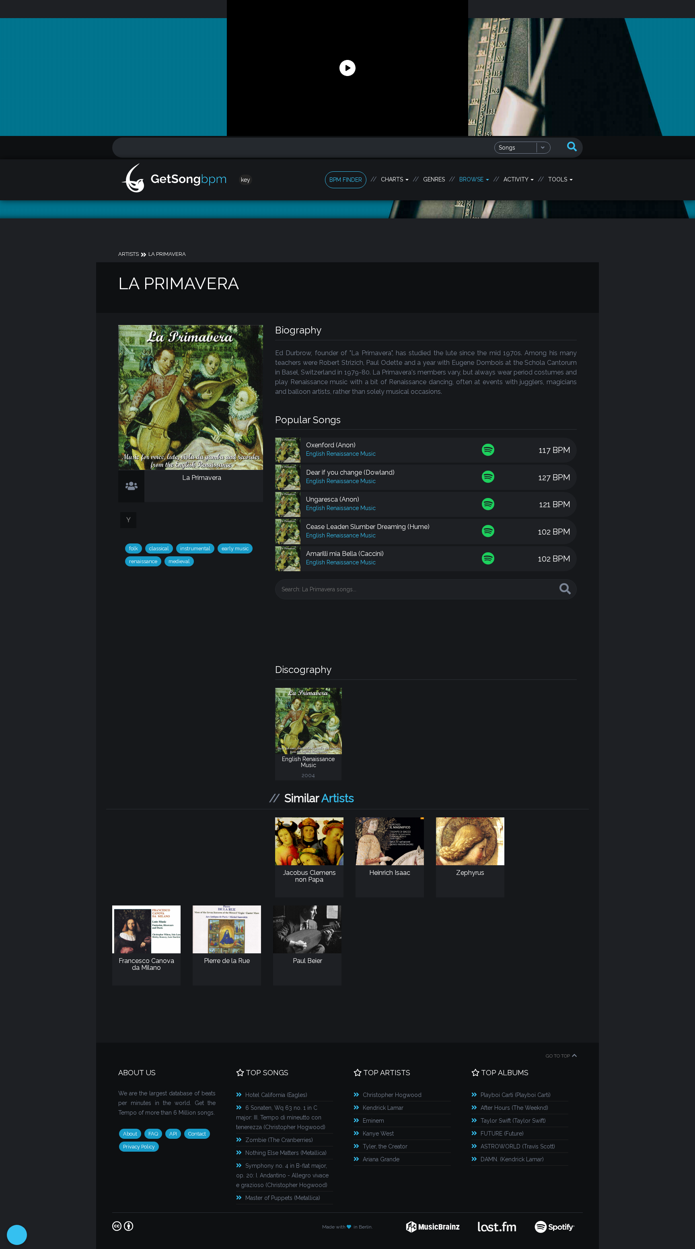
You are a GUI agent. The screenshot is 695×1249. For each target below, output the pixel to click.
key (245, 180)
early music (235, 548)
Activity (517, 179)
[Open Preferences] (17, 1235)
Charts (393, 179)
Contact (197, 1134)
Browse (472, 179)
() (276, 1095)
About (130, 1134)
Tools (558, 179)
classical (159, 548)
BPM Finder (345, 180)
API (173, 1134)
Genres (434, 179)
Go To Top (558, 1056)
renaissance (143, 561)
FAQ (153, 1134)
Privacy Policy (139, 1147)
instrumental (195, 548)
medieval (179, 561)
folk (133, 548)
